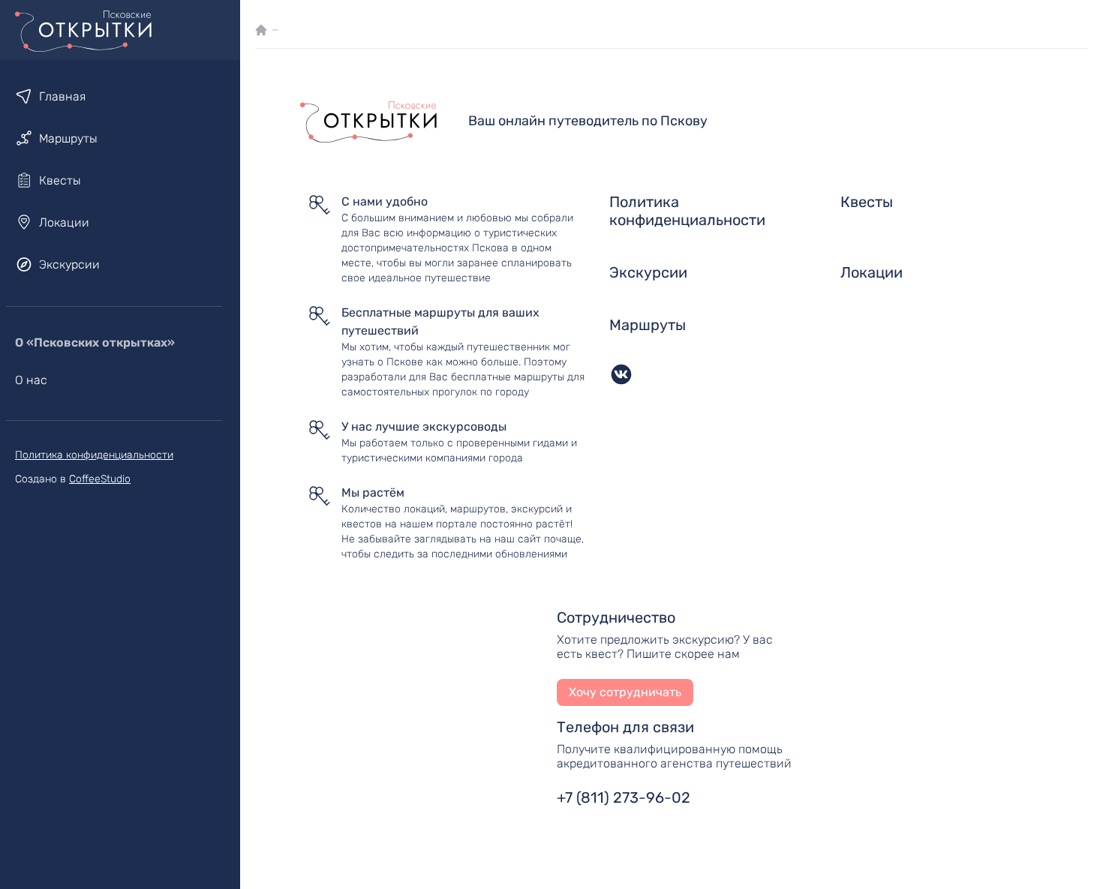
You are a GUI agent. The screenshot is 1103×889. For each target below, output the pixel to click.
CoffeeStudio (100, 479)
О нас (31, 380)
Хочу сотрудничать (625, 692)
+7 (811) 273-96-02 (623, 797)
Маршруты (68, 138)
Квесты (60, 180)
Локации (64, 222)
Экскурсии (69, 264)
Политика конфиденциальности (94, 455)
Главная (62, 96)
